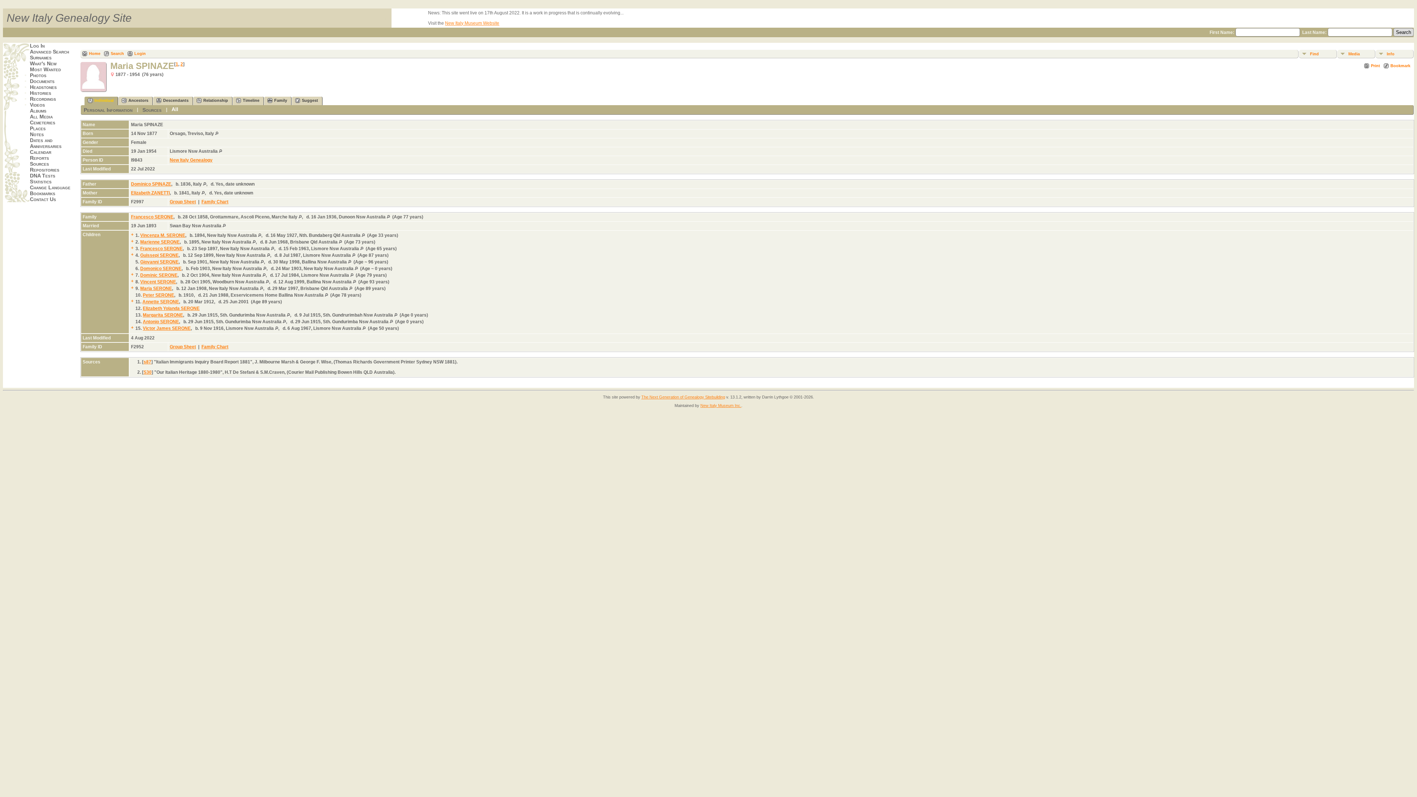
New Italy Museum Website (472, 23)
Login (140, 53)
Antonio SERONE (161, 321)
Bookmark (1400, 65)
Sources (39, 164)
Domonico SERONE (161, 268)
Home (94, 53)
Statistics (41, 181)
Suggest (310, 100)
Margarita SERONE (163, 315)
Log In (37, 46)
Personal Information (108, 110)
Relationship (215, 100)
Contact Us (43, 199)
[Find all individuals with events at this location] (216, 133)
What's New (43, 63)
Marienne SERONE (160, 242)
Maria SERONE (156, 288)
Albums (38, 111)
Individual (104, 100)
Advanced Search (49, 52)
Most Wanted (45, 69)
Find (1314, 54)
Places (38, 128)
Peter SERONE (158, 295)
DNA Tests (42, 176)
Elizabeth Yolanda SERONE (171, 308)
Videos (37, 105)
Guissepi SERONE (159, 255)
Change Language (50, 187)
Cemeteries (42, 122)
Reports (39, 158)
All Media (41, 117)
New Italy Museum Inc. (720, 405)
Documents (42, 81)
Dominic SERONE (158, 275)
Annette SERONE (160, 301)
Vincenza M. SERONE (162, 235)
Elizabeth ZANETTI (150, 193)
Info (1390, 54)
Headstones (43, 87)
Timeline (251, 100)
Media (1354, 54)
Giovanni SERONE (159, 262)
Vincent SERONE (158, 281)
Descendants (176, 100)
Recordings (43, 99)
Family (280, 100)
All (175, 109)
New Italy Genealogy (191, 160)
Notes (37, 134)
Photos (38, 75)
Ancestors (138, 100)
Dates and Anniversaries (46, 143)
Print (1375, 65)
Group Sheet (183, 201)
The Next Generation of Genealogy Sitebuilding (683, 397)
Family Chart (214, 201)
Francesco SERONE (152, 217)
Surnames (41, 58)
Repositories (44, 170)
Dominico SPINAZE (151, 184)
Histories (40, 93)
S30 (148, 372)
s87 (147, 362)
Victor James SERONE (167, 328)
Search (117, 53)
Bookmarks (42, 193)
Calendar (40, 152)
